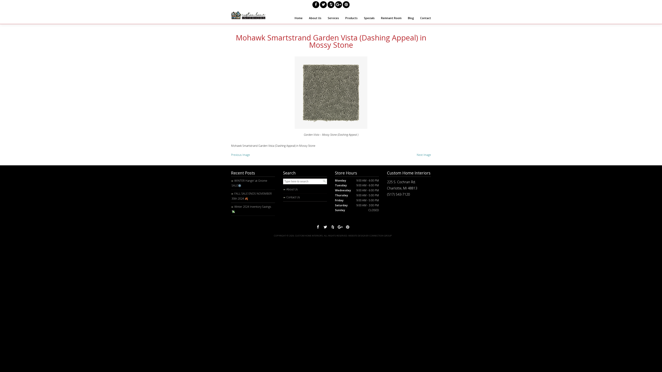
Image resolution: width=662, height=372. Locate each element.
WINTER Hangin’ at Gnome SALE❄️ (249, 183)
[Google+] (338, 4)
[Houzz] (331, 4)
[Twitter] (323, 4)
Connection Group (380, 235)
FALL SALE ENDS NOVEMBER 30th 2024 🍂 (252, 196)
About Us (292, 189)
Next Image (424, 155)
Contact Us (293, 197)
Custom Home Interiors (248, 15)
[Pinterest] (346, 4)
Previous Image (240, 155)
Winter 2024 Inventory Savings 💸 (251, 209)
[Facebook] (315, 4)
